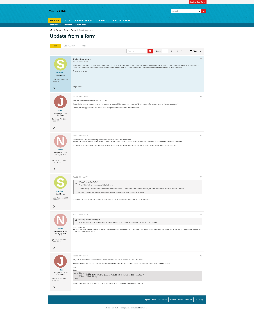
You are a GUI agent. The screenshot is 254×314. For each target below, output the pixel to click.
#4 (201, 177)
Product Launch (84, 20)
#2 (201, 96)
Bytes (147, 300)
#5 (201, 215)
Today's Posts (80, 25)
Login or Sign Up (196, 2)
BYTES (67, 20)
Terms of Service (185, 300)
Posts (55, 46)
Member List (55, 25)
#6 (201, 256)
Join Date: (56, 80)
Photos (84, 46)
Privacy (173, 300)
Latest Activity (69, 46)
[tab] (55, 46)
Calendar (68, 25)
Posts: (55, 81)
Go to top (199, 300)
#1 (201, 59)
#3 (201, 136)
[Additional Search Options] (199, 11)
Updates (102, 20)
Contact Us (162, 300)
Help (154, 300)
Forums (54, 20)
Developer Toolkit (122, 20)
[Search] (203, 11)
